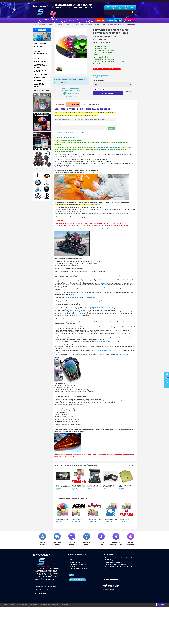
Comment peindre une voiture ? (41, 48)
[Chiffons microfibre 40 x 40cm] (126, 476)
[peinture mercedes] (47, 183)
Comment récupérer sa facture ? (79, 568)
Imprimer (128, 91)
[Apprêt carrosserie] (42, 102)
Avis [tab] (84, 104)
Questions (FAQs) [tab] (94, 104)
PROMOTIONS (100, 20)
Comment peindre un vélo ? (40, 55)
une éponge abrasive (111, 341)
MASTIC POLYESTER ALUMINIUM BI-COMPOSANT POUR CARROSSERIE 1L (63, 487)
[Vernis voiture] (42, 140)
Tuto (109, 20)
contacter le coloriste (93, 204)
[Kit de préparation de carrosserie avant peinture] (110, 476)
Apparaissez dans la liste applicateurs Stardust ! (118, 557)
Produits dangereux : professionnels (115, 562)
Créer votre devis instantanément (79, 560)
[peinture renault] (38, 176)
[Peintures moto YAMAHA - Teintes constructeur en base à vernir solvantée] (78, 476)
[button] (129, 465)
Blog (116, 20)
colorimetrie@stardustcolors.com (109, 147)
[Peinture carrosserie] (42, 121)
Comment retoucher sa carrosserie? (39, 57)
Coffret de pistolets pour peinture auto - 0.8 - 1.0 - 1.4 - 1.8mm (94, 487)
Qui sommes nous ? (75, 562)
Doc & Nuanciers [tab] (73, 104)
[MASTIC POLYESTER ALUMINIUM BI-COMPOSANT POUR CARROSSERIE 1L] (63, 476)
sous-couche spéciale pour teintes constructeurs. (105, 229)
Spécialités (71, 20)
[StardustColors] (40, 10)
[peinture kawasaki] (47, 196)
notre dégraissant (105, 283)
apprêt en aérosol (76, 297)
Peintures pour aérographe (89, 20)
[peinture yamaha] (38, 189)
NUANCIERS (126, 20)
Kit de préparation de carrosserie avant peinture (109, 487)
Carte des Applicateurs (76, 557)
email (58, 578)
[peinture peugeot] (47, 189)
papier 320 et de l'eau (119, 280)
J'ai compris (161, 604)
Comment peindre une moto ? (41, 53)
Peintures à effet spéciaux (38, 20)
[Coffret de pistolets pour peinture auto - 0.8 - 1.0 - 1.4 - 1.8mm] (94, 476)
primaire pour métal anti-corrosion (102, 307)
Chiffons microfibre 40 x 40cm (125, 486)
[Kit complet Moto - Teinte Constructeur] (130, 29)
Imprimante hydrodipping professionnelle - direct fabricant (117, 567)
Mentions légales (75, 566)
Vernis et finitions (62, 20)
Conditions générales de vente (78, 564)
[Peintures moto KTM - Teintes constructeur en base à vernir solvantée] (79, 509)
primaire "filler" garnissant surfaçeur (75, 310)
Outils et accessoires (80, 20)
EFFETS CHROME (47, 20)
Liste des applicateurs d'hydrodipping (115, 564)
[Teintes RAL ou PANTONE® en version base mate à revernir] (63, 509)
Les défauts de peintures (40, 46)
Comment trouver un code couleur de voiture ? (40, 50)
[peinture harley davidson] (47, 176)
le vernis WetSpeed (122, 354)
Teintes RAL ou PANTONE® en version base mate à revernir (62, 519)
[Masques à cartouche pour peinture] (42, 159)
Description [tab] (60, 104)
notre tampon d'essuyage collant (105, 288)
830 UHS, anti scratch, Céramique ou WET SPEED (107, 350)
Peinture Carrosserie (54, 20)
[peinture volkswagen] (38, 196)
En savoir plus (65, 604)
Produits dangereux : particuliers (114, 560)
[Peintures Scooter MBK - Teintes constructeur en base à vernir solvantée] (111, 509)
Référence (96, 40)
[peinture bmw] (38, 183)
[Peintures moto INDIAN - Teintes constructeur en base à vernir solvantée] (95, 509)
